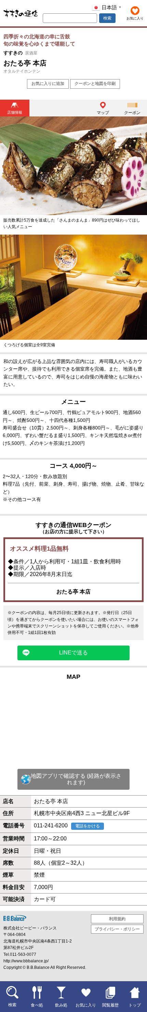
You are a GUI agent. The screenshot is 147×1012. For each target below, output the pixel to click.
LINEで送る (73, 652)
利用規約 (117, 919)
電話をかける (87, 826)
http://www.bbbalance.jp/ (26, 961)
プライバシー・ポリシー (117, 929)
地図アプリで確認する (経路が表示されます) (76, 779)
